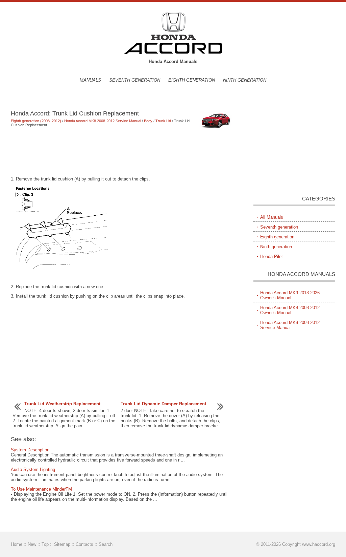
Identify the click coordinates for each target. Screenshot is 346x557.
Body (148, 121)
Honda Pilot (271, 256)
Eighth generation (191, 80)
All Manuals (271, 217)
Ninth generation (244, 80)
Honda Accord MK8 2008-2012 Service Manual (102, 121)
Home (16, 544)
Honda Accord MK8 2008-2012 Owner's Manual (290, 310)
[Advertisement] (122, 151)
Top (45, 544)
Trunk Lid (163, 121)
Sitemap (62, 544)
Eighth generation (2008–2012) (36, 121)
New (32, 544)
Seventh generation (134, 80)
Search (106, 544)
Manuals (90, 80)
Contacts (84, 544)
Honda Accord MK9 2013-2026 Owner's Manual (290, 295)
